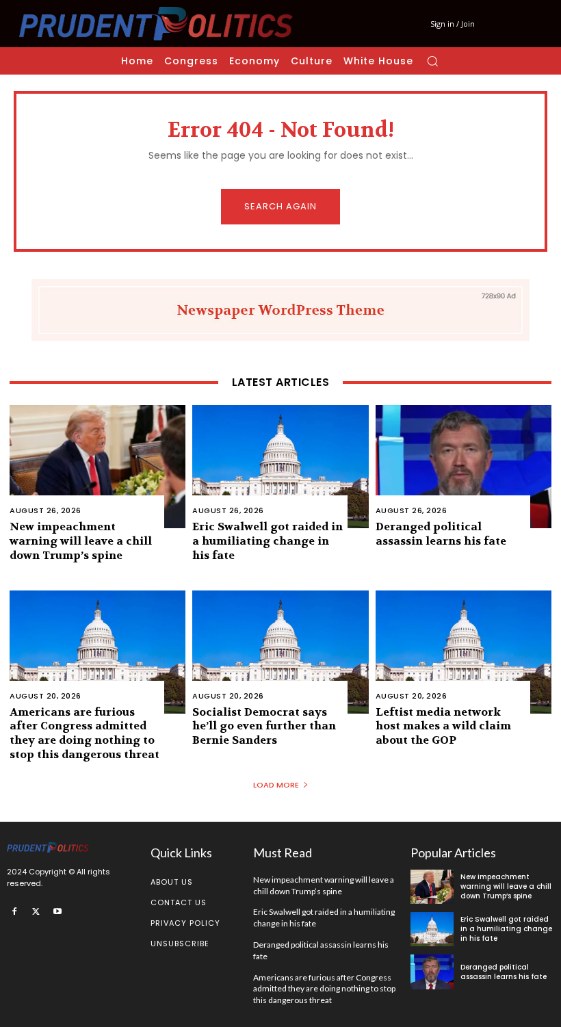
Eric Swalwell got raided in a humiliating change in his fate (267, 540)
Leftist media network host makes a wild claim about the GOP (443, 726)
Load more (276, 784)
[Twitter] (36, 911)
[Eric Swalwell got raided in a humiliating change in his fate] (280, 466)
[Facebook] (14, 911)
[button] (432, 61)
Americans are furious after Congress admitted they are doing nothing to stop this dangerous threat (84, 733)
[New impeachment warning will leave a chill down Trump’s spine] (97, 466)
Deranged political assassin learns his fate (441, 533)
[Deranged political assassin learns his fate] (463, 466)
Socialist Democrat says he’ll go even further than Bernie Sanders (264, 726)
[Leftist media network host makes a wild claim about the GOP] (463, 652)
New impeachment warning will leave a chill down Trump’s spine (81, 540)
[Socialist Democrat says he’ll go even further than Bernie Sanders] (280, 652)
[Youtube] (57, 911)
